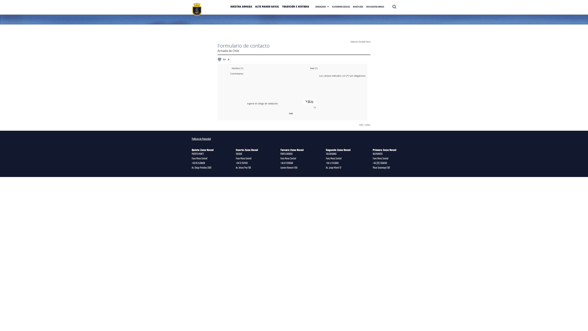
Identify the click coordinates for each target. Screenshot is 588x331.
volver (367, 125)
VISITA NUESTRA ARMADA (375, 7)
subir (361, 125)
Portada (362, 41)
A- (229, 59)
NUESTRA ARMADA (241, 7)
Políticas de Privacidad (201, 139)
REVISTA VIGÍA (358, 7)
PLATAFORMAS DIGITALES (341, 7)
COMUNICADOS (320, 7)
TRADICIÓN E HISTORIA (295, 7)
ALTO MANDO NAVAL (267, 7)
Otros (368, 41)
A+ (224, 59)
